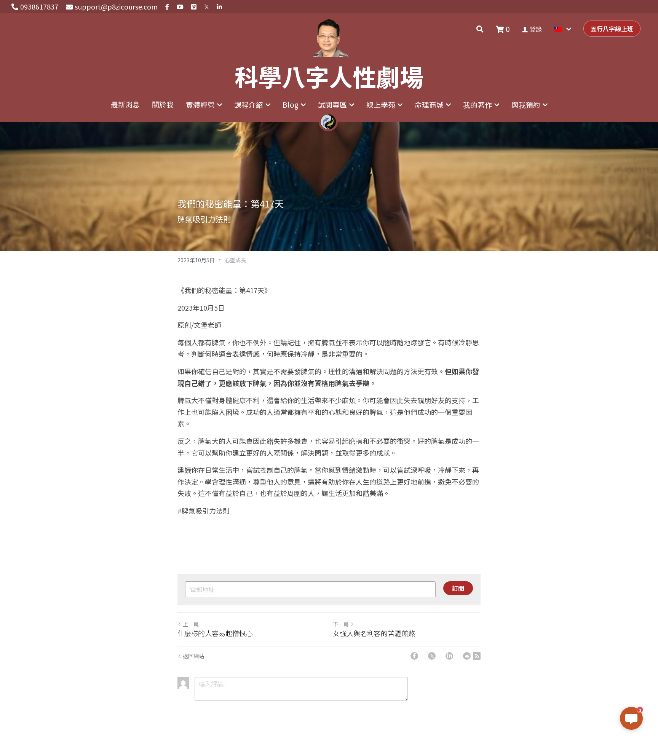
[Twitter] (432, 656)
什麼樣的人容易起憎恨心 (215, 633)
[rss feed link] (477, 656)
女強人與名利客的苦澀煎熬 (374, 633)
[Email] (467, 656)
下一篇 (341, 624)
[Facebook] (414, 656)
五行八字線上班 (612, 28)
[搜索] (480, 29)
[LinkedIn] (449, 656)
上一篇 (191, 624)
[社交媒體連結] (167, 7)
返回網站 (193, 656)
